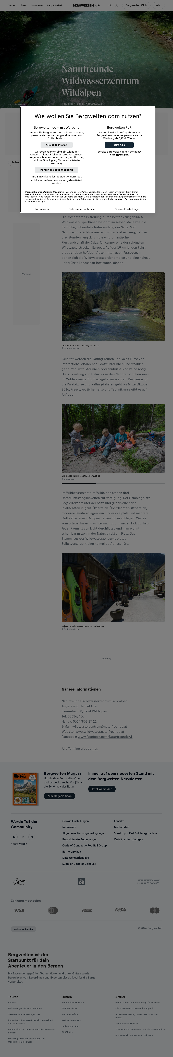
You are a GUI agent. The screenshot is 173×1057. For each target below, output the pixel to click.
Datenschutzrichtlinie (82, 209)
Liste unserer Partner (120, 199)
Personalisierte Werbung (56, 169)
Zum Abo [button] (119, 144)
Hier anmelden (119, 154)
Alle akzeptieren (56, 144)
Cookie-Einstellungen (127, 209)
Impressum (42, 209)
